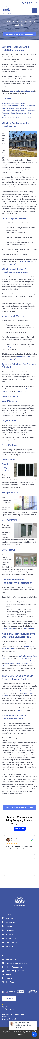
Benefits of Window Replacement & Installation (18, 111)
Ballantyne (24, 691)
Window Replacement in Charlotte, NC (15, 103)
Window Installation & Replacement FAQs (17, 118)
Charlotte (16, 691)
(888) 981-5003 (10, 1009)
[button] (19, 34)
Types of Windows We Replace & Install (16, 108)
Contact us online (25, 261)
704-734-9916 (14, 91)
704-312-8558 (30, 3)
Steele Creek (28, 693)
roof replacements (25, 656)
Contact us (9, 998)
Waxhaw (5, 696)
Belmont (31, 691)
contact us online (27, 91)
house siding (6, 347)
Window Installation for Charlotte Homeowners (18, 106)
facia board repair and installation (22, 661)
